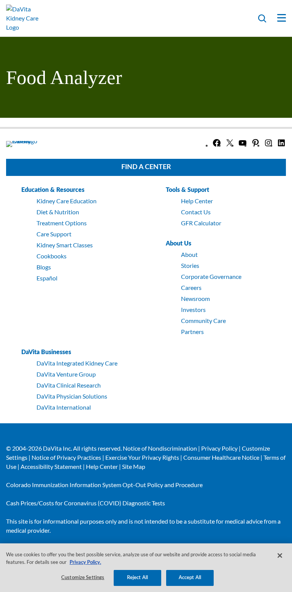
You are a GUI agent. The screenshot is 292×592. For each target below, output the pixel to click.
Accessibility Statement (51, 466)
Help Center (102, 466)
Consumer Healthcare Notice (221, 457)
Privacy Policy (219, 448)
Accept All (190, 577)
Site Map (133, 466)
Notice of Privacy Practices (66, 457)
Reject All (137, 577)
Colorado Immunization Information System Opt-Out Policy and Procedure (104, 484)
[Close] (279, 555)
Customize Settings (82, 577)
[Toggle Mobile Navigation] (276, 18)
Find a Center (146, 167)
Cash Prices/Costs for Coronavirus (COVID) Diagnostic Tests (85, 503)
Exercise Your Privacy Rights (142, 457)
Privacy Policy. (85, 562)
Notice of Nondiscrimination (160, 448)
